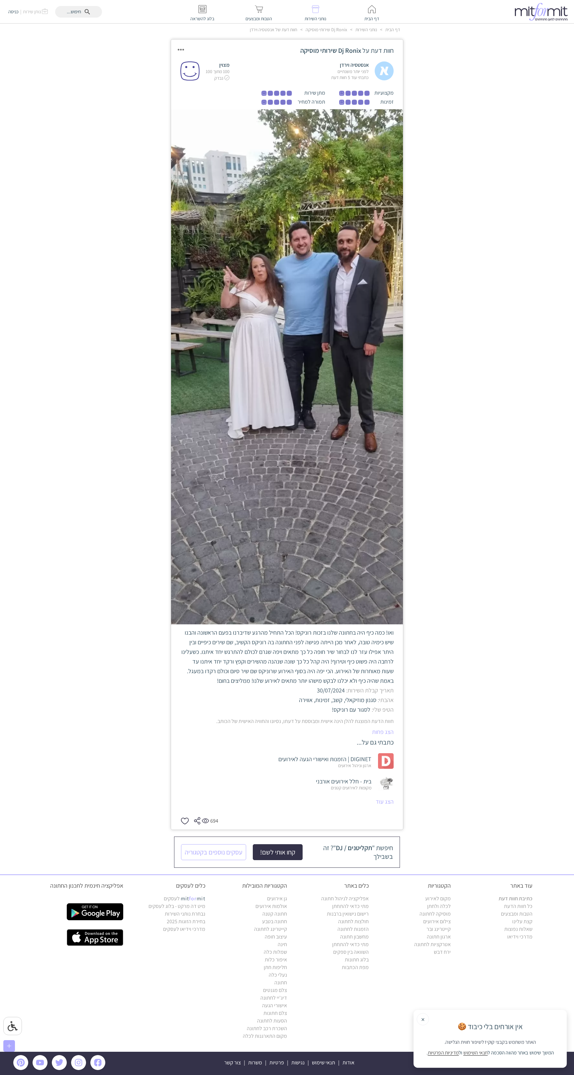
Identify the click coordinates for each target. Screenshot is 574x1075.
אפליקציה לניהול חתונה (345, 898)
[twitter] (60, 1068)
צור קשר (232, 1062)
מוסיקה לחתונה (435, 913)
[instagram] (79, 1068)
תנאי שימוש (323, 1062)
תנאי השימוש (475, 1052)
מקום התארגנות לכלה (265, 1035)
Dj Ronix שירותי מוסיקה (326, 30)
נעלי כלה (278, 974)
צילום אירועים (437, 921)
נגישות (298, 1062)
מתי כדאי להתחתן (350, 906)
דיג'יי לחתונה (273, 997)
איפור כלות (276, 959)
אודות (348, 1062)
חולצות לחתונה (353, 921)
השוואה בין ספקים (351, 951)
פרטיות (276, 1062)
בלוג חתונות (357, 959)
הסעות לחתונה (272, 1020)
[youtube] (41, 1068)
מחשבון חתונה (354, 936)
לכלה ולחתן (439, 906)
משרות (255, 1062)
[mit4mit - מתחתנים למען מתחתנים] (543, 11)
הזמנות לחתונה (353, 929)
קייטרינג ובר (439, 929)
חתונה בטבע (274, 921)
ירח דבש (442, 951)
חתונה (280, 982)
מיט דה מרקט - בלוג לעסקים (176, 906)
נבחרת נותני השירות (185, 913)
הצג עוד (385, 801)
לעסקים (184, 898)
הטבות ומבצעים (516, 913)
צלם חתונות (275, 1013)
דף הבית (392, 30)
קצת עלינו (522, 921)
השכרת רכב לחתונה (267, 1028)
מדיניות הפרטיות (443, 1052)
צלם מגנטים (275, 990)
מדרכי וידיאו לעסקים (184, 929)
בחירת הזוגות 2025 (186, 921)
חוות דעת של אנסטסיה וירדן (273, 30)
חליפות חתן (275, 967)
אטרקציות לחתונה (432, 944)
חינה (282, 944)
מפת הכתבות (355, 967)
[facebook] (99, 1068)
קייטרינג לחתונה (270, 929)
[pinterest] (22, 1068)
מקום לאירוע (438, 898)
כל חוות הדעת (518, 906)
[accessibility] (12, 1026)
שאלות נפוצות (518, 929)
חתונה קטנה (274, 913)
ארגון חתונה (439, 936)
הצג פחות (383, 732)
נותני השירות (365, 30)
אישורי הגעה (274, 1005)
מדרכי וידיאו (519, 936)
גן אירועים (277, 898)
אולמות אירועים (271, 906)
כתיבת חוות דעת (515, 898)
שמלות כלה (275, 951)
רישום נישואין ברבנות (348, 913)
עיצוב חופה (276, 936)
